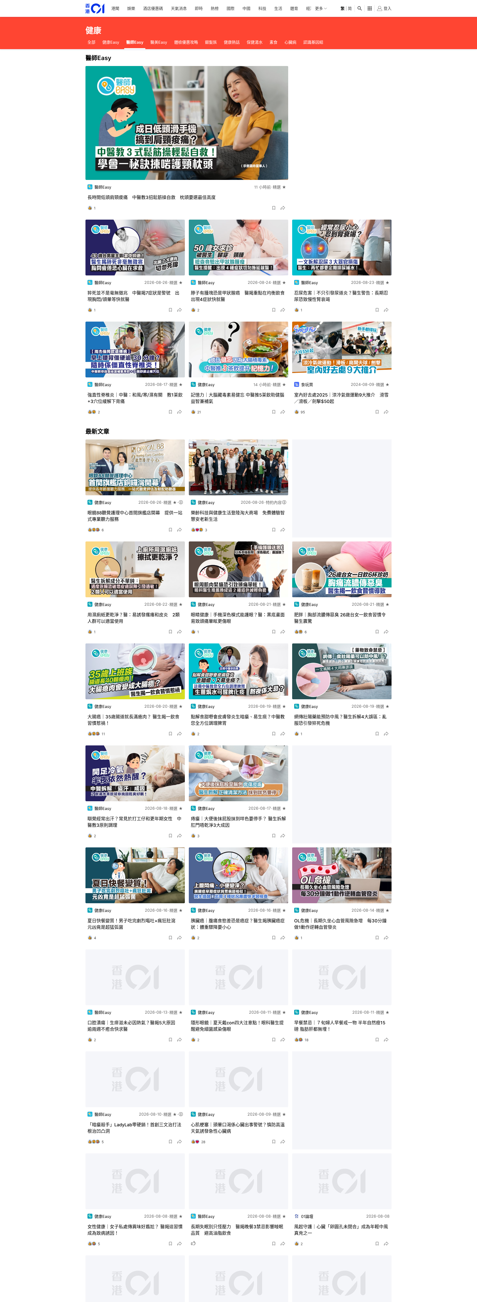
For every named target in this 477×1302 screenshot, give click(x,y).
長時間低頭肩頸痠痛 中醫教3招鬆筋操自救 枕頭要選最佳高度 (151, 197)
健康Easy (110, 42)
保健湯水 (255, 42)
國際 (231, 8)
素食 (274, 42)
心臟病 (290, 42)
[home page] (94, 8)
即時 (199, 8)
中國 (246, 8)
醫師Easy (134, 42)
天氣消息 (179, 8)
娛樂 (131, 8)
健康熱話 (232, 42)
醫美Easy (158, 42)
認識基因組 (313, 42)
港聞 (115, 8)
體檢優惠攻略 (186, 42)
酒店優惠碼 (153, 8)
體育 (294, 8)
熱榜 (215, 8)
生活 (278, 8)
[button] (273, 207)
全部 (91, 42)
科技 (262, 8)
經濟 (310, 8)
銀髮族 (211, 42)
